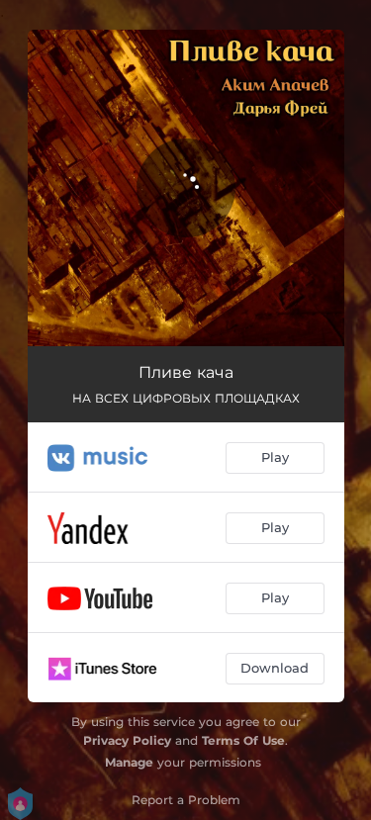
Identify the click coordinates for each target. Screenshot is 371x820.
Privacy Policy (127, 740)
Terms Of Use (243, 740)
